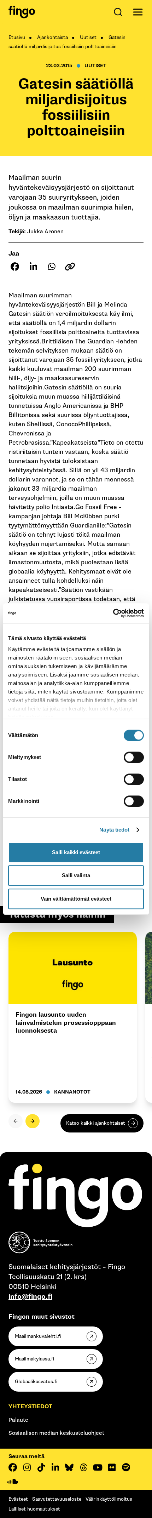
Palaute (18, 1420)
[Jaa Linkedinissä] (33, 266)
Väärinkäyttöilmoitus (109, 1499)
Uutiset (88, 37)
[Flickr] (111, 1467)
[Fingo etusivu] (21, 12)
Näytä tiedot (114, 830)
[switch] (134, 757)
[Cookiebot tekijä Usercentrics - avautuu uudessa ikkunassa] (113, 613)
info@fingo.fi (30, 1296)
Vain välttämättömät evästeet (76, 899)
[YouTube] (97, 1467)
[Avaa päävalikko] (138, 12)
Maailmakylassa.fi (34, 1359)
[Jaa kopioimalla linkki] (70, 266)
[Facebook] (12, 1467)
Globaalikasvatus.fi (36, 1381)
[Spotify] (126, 1467)
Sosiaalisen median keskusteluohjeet (56, 1433)
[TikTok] (41, 1467)
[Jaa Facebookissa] (14, 266)
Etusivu (16, 37)
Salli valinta (76, 875)
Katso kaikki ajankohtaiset (95, 1123)
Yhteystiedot (30, 1406)
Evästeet (18, 1499)
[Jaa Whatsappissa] (51, 266)
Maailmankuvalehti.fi (38, 1336)
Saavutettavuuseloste (56, 1499)
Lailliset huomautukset (34, 1509)
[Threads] (83, 1467)
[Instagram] (27, 1467)
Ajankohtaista (52, 37)
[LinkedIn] (55, 1467)
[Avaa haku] (119, 12)
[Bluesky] (69, 1467)
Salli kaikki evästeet (76, 852)
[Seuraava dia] (32, 1121)
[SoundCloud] (12, 1481)
